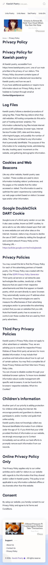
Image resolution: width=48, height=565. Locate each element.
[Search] (44, 4)
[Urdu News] (21, 13)
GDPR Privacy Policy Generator (26, 274)
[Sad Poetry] (32, 13)
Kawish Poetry (13, 4)
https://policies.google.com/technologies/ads (22, 248)
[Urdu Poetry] (9, 13)
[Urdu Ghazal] (43, 13)
